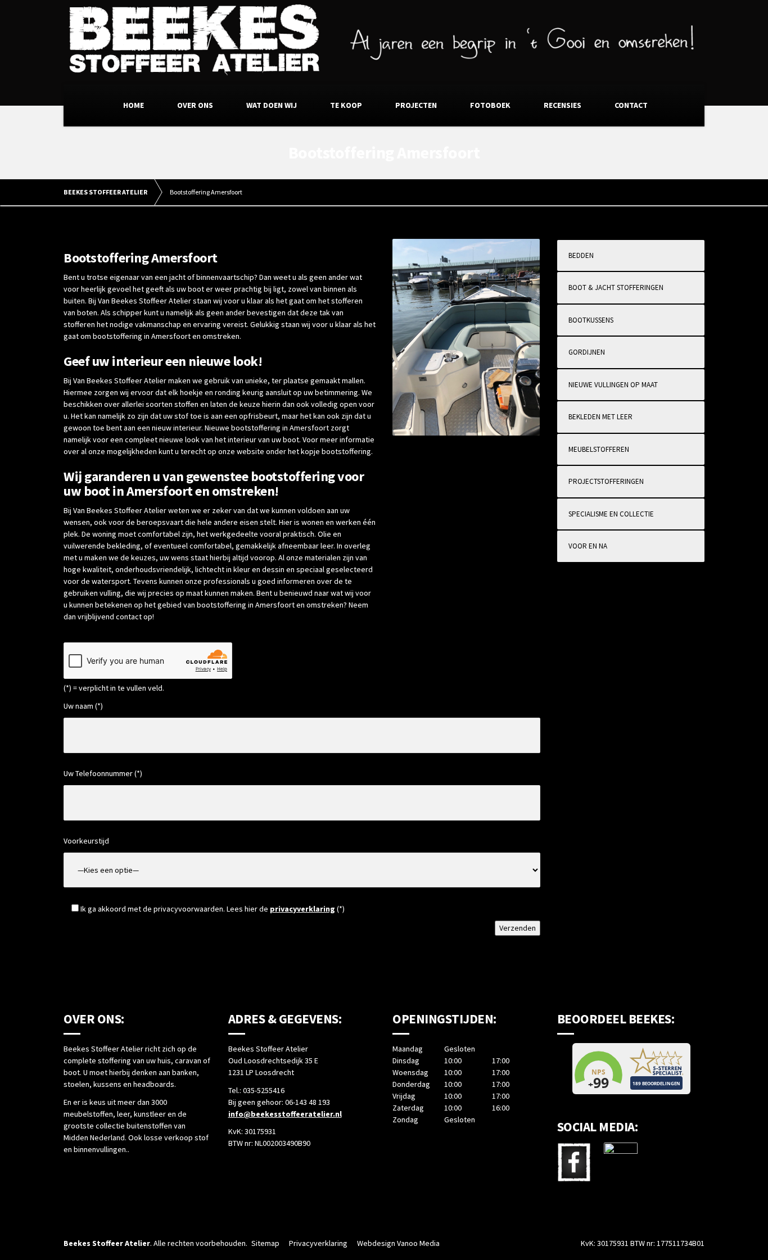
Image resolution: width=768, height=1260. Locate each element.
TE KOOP (346, 105)
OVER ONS (195, 105)
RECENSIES (562, 105)
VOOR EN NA (587, 546)
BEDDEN (581, 255)
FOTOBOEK (490, 105)
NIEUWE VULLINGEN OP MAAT (613, 384)
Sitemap (265, 1243)
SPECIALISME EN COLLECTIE (611, 514)
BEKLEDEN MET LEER (600, 416)
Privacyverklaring (318, 1243)
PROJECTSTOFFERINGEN (606, 481)
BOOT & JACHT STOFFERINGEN (615, 287)
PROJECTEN (416, 105)
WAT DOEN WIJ (271, 105)
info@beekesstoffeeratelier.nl (285, 1114)
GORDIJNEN (586, 352)
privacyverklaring (302, 909)
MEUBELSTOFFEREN (598, 449)
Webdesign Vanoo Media (398, 1243)
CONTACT (631, 105)
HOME (133, 105)
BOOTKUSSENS (590, 320)
